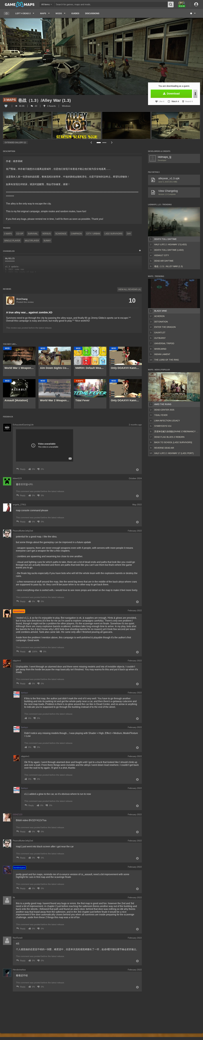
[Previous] (91, 142)
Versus (46, 233)
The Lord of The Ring (166, 360)
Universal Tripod (164, 343)
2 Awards (51, 106)
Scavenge (60, 233)
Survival (33, 233)
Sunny (47, 240)
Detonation (161, 321)
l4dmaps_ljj (164, 156)
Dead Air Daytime (163, 261)
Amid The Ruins (162, 404)
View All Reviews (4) (129, 289)
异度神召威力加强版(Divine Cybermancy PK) (176, 431)
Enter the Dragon (165, 327)
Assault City (161, 255)
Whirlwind (160, 349)
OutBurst (160, 338)
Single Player (12, 240)
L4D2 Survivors (113, 233)
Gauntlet (159, 332)
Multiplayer (32, 240)
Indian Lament (162, 354)
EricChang (21, 299)
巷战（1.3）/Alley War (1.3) (168, 266)
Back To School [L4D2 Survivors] (173, 442)
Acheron (159, 316)
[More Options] (195, 94)
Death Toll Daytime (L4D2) (169, 250)
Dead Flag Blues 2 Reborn (169, 437)
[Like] (6, 106)
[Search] (171, 4)
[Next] (112, 142)
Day (129, 233)
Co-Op (19, 233)
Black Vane (160, 311)
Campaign (76, 233)
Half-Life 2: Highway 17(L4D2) (170, 244)
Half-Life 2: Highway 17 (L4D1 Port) (174, 453)
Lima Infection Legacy (167, 420)
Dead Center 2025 (164, 410)
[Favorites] (6, 13)
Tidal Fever (160, 415)
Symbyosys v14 (162, 426)
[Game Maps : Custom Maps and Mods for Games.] (20, 4)
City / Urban (93, 233)
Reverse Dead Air (164, 448)
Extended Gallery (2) (15, 142)
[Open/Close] (140, 251)
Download (173, 93)
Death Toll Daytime (165, 239)
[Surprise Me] (192, 13)
